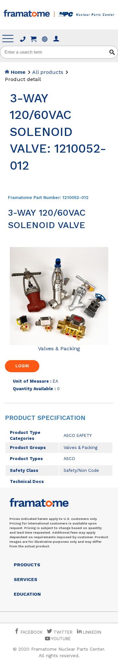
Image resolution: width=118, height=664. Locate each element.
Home (17, 72)
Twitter (62, 632)
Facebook (31, 632)
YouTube (60, 638)
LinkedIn (92, 632)
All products (47, 72)
